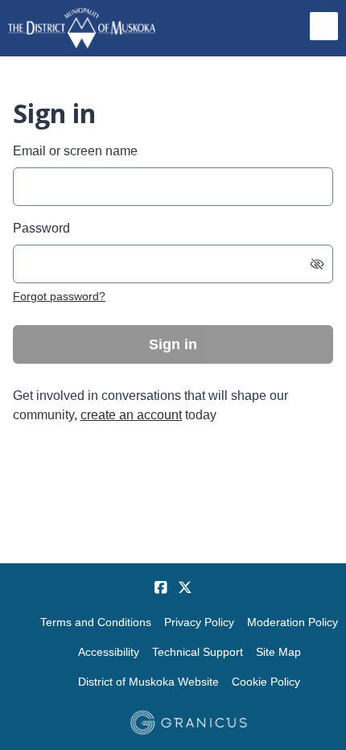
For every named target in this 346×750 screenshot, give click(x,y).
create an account (131, 415)
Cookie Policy (266, 681)
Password (41, 228)
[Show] (317, 264)
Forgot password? (59, 296)
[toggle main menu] (324, 26)
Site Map (278, 651)
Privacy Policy (199, 622)
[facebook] (161, 587)
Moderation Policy (292, 622)
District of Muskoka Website (148, 681)
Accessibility (108, 651)
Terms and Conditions (95, 622)
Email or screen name (75, 151)
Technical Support (197, 651)
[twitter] (185, 587)
